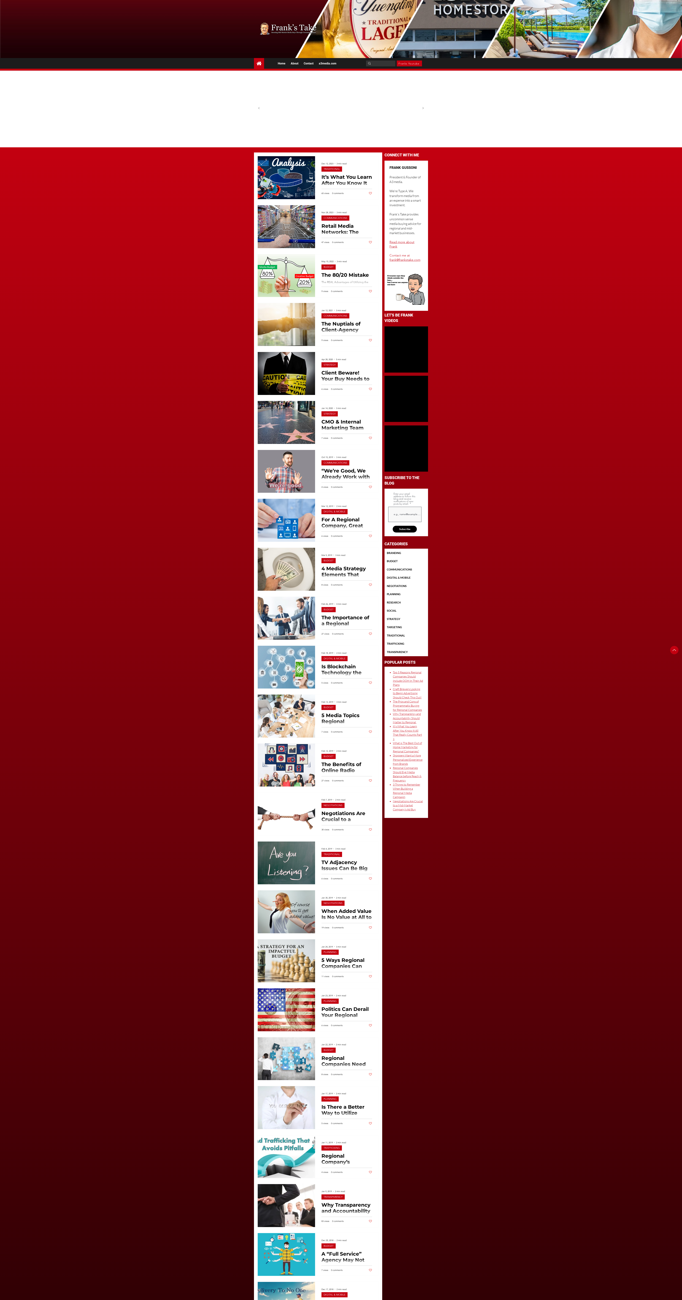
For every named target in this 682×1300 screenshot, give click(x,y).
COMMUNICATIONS (335, 218)
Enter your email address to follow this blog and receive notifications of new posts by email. (404, 499)
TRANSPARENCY (333, 1196)
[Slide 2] (341, 134)
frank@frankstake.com (404, 260)
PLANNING (330, 952)
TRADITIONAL (332, 169)
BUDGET (329, 267)
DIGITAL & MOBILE (334, 511)
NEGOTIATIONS (333, 805)
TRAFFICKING (332, 1147)
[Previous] (259, 108)
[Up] (674, 650)
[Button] (259, 63)
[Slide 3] (345, 134)
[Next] (423, 108)
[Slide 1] (337, 134)
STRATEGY (330, 364)
